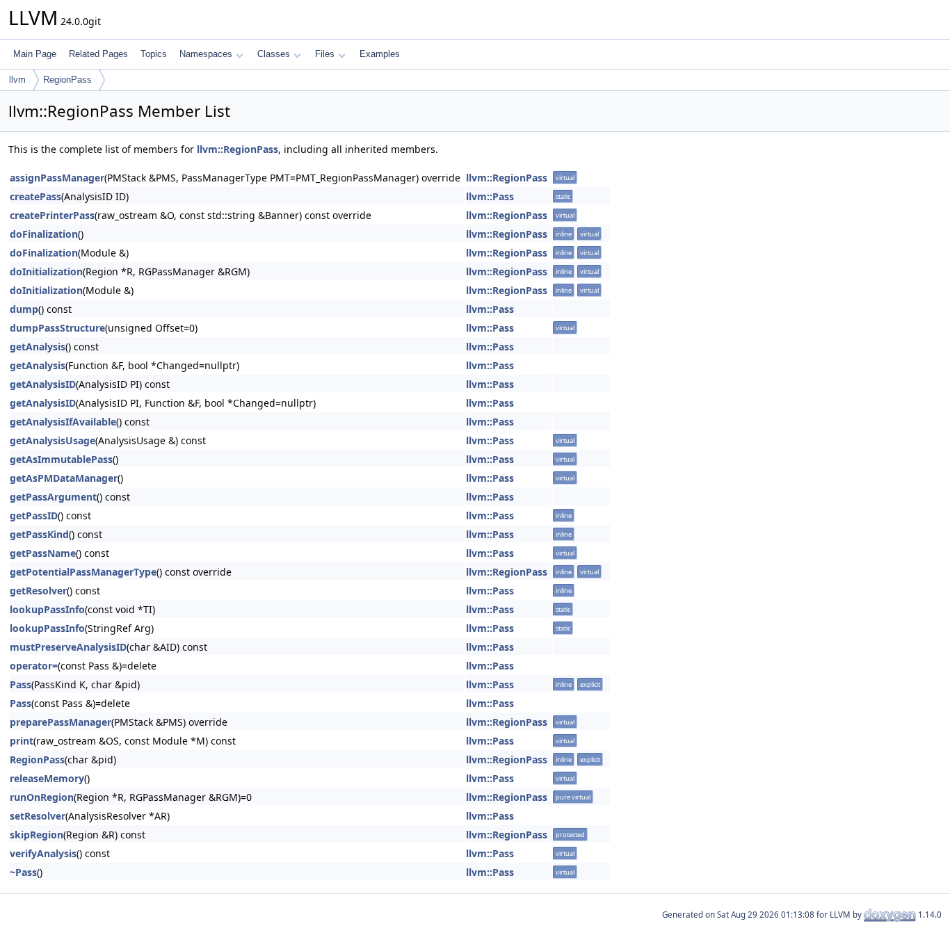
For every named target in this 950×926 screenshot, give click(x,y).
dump (24, 309)
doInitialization (46, 271)
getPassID (34, 515)
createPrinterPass (52, 215)
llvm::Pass (490, 196)
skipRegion (36, 834)
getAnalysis (37, 346)
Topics (153, 54)
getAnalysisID (43, 384)
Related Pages (98, 54)
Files (325, 54)
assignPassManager (57, 177)
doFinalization (44, 234)
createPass (35, 196)
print (21, 740)
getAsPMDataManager (64, 478)
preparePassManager (60, 722)
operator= (34, 665)
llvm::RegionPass (237, 149)
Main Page (34, 54)
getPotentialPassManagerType (83, 571)
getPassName (43, 553)
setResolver (37, 815)
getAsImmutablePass (61, 459)
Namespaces (205, 54)
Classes (273, 54)
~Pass (23, 872)
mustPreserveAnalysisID (68, 646)
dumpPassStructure (57, 327)
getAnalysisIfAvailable (63, 421)
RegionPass (67, 79)
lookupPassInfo (47, 609)
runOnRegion (42, 797)
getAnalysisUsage (52, 440)
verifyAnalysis (43, 853)
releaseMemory (47, 778)
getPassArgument (53, 496)
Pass (20, 684)
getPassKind (39, 534)
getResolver (38, 590)
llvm (17, 79)
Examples (380, 54)
